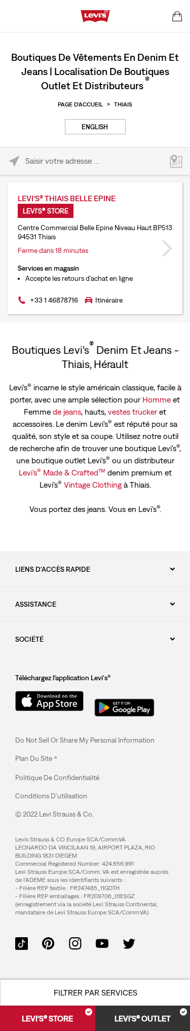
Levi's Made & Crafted (62, 472)
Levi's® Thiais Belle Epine (67, 198)
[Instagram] (75, 942)
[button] (57, 778)
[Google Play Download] (124, 704)
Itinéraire (109, 300)
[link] (36, 758)
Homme (156, 399)
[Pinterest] (48, 942)
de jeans (67, 411)
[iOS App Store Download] (45, 701)
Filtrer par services (95, 992)
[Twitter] (129, 942)
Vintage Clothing (93, 484)
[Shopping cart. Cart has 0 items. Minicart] (177, 16)
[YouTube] (102, 942)
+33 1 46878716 (54, 300)
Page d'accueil (80, 104)
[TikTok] (21, 942)
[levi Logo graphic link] (95, 15)
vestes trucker (132, 411)
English (95, 127)
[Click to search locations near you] (14, 161)
